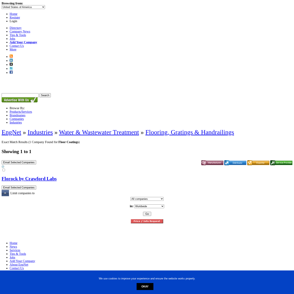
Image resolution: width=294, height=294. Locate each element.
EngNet (11, 132)
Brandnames (17, 115)
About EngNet (19, 264)
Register (15, 17)
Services (15, 250)
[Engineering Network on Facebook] (11, 72)
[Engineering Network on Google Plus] (11, 64)
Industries (16, 122)
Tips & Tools (18, 35)
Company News (20, 31)
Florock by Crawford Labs (29, 178)
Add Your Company (22, 261)
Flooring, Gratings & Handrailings (189, 132)
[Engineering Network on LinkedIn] (11, 60)
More (13, 49)
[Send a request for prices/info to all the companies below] (147, 222)
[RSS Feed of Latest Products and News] (11, 56)
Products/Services (21, 111)
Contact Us (17, 46)
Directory (16, 28)
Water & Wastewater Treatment (99, 132)
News (13, 246)
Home (13, 14)
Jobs (12, 38)
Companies (17, 119)
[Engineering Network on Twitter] (11, 68)
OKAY (145, 286)
